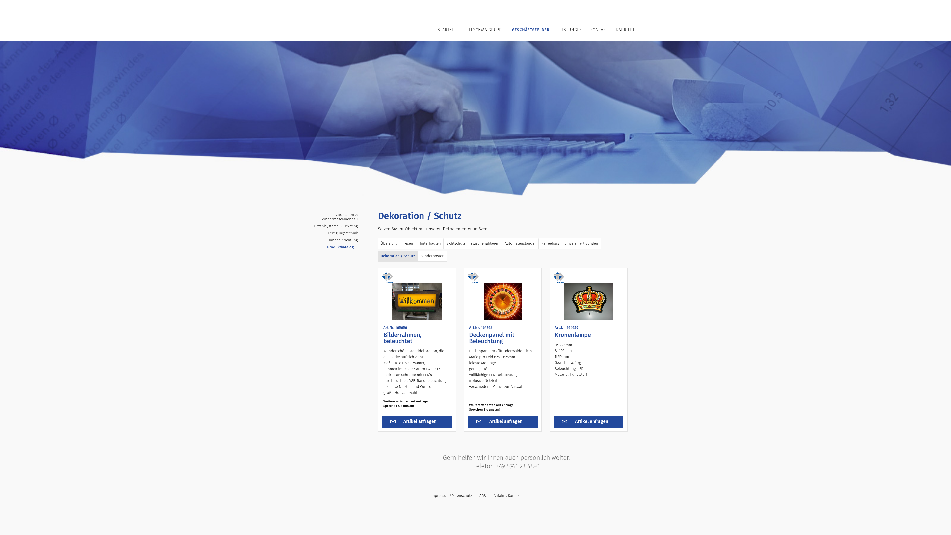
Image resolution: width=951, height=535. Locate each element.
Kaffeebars (550, 243)
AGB (482, 496)
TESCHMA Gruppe (486, 30)
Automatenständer (520, 243)
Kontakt (599, 30)
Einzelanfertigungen (581, 243)
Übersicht (389, 243)
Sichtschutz (455, 243)
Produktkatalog (340, 247)
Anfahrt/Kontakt (507, 496)
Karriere (625, 30)
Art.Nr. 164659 (566, 328)
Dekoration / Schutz (398, 256)
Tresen (407, 243)
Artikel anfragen (419, 421)
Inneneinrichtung (343, 240)
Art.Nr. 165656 (395, 328)
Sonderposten (432, 256)
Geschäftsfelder (531, 30)
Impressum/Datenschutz (451, 496)
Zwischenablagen (485, 243)
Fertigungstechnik (343, 233)
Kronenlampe (573, 335)
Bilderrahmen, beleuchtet (402, 338)
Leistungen (569, 30)
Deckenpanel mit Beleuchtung (491, 338)
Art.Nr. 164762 (480, 328)
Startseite (449, 30)
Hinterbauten (430, 243)
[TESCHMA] (329, 19)
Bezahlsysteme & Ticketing (336, 226)
